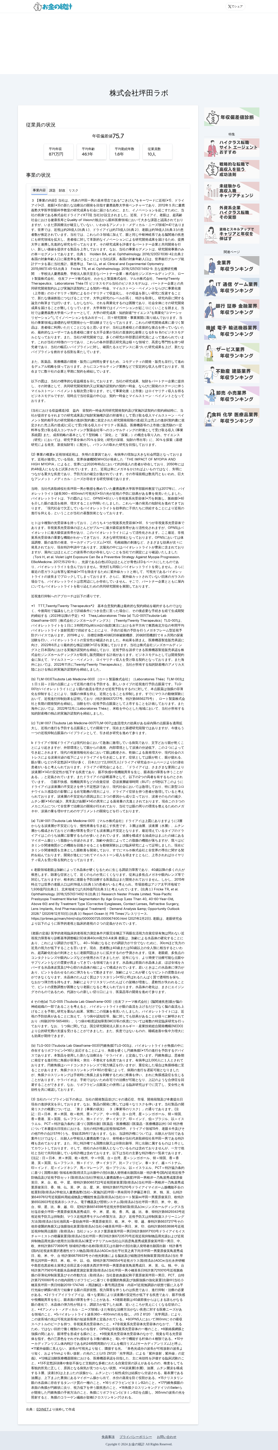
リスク (73, 190)
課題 (52, 190)
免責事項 (108, 1437)
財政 (62, 190)
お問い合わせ (166, 1437)
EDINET (42, 1409)
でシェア (237, 6)
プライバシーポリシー (135, 1437)
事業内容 (39, 190)
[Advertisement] (139, 43)
